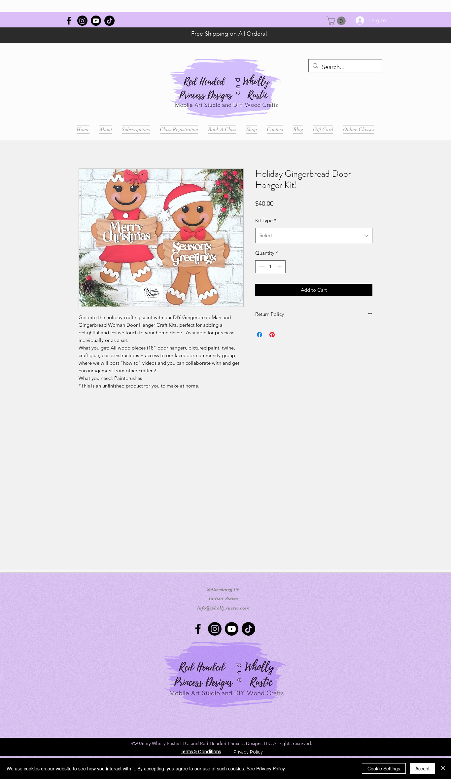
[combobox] (313, 235)
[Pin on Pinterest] (272, 335)
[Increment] (280, 267)
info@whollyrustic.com (223, 608)
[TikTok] (109, 21)
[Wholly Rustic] (69, 21)
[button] (337, 21)
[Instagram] (82, 21)
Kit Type (265, 220)
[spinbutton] (270, 267)
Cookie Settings (383, 768)
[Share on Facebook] (259, 335)
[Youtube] (96, 21)
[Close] (443, 768)
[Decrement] (260, 267)
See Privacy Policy (266, 768)
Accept (422, 768)
